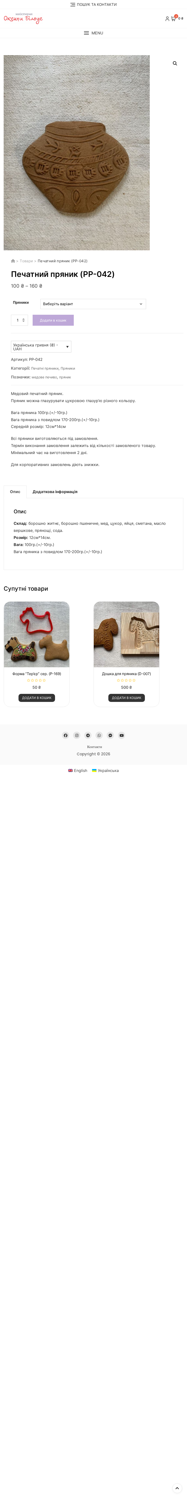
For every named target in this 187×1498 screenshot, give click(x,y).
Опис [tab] (15, 491)
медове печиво (44, 377)
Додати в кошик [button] (36, 698)
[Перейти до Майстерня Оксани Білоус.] (13, 261)
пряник (65, 377)
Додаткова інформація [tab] (55, 491)
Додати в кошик (53, 320)
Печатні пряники (44, 368)
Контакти (94, 746)
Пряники (21, 302)
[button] (93, 33)
